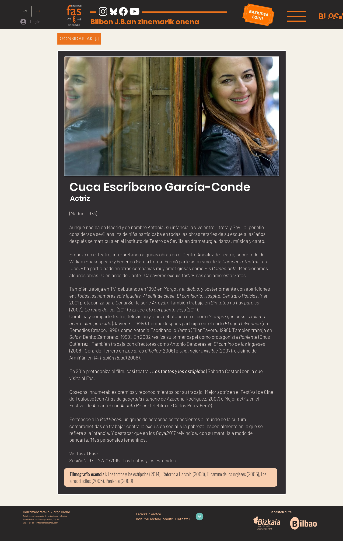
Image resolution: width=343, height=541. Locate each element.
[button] (296, 16)
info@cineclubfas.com (47, 522)
